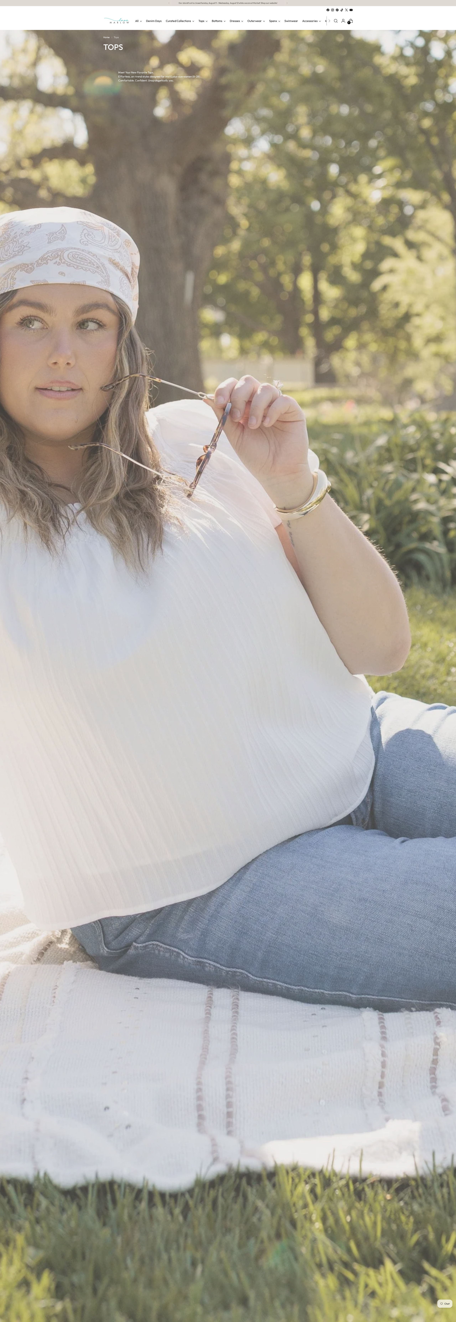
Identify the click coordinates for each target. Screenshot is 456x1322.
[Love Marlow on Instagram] (332, 10)
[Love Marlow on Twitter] (346, 10)
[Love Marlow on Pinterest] (337, 10)
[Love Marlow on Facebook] (328, 10)
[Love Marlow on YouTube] (351, 10)
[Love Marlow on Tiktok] (341, 10)
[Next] (287, 3)
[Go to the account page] (343, 20)
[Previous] (169, 3)
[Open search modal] (335, 20)
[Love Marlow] (116, 20)
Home (106, 37)
